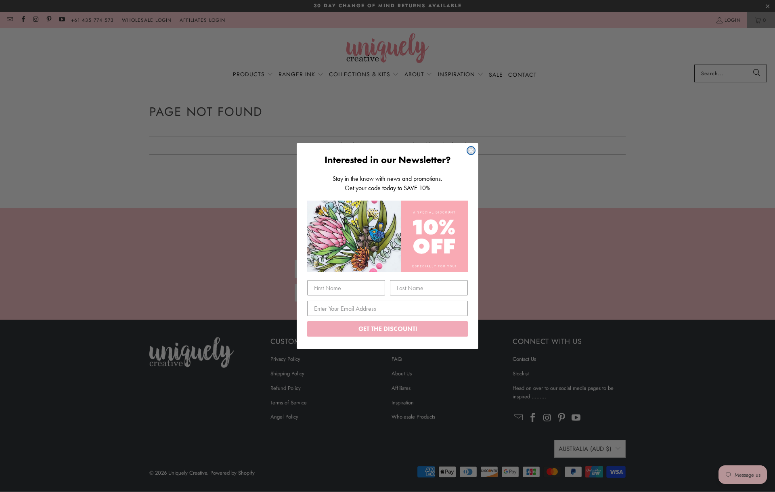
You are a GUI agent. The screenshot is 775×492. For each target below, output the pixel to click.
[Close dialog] (471, 151)
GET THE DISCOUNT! (387, 329)
